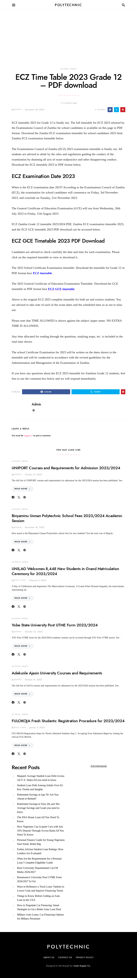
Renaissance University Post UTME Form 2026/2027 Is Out (39, 879)
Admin (18, 109)
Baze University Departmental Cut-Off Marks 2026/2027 (37, 870)
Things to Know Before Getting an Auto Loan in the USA (38, 898)
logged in (28, 435)
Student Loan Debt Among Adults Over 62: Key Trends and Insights (40, 787)
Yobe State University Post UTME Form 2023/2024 (55, 625)
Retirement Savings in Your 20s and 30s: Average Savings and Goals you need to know (38, 808)
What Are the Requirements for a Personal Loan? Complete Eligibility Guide (39, 860)
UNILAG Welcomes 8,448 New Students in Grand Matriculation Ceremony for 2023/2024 (65, 571)
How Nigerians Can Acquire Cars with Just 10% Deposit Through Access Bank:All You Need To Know (40, 830)
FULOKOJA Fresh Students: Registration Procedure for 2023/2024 (68, 721)
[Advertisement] (68, 33)
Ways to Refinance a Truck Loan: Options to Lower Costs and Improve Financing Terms (40, 888)
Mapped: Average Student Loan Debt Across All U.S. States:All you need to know (40, 778)
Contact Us (65, 957)
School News (68, 69)
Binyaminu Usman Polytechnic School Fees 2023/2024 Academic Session (67, 518)
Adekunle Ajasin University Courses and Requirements (57, 673)
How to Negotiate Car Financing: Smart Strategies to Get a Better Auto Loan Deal (39, 907)
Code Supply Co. (82, 966)
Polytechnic (68, 5)
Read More (21, 488)
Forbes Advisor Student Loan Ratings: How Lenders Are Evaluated (40, 851)
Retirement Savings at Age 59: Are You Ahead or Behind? (37, 796)
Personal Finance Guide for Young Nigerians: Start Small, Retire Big (41, 842)
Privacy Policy (85, 957)
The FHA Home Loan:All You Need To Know (38, 819)
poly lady (20, 580)
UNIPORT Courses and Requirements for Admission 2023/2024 (66, 468)
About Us (48, 957)
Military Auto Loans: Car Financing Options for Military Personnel (40, 916)
